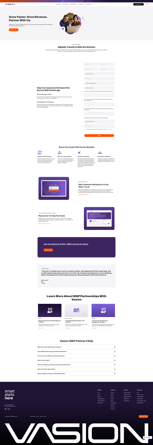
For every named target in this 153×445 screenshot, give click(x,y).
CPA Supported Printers (141, 400)
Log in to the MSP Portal (83, 194)
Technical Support (140, 396)
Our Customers (113, 402)
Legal (45, 416)
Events (112, 396)
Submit (99, 135)
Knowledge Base (140, 402)
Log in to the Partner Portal (44, 223)
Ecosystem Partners (127, 396)
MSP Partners (126, 398)
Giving (112, 400)
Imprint (37, 416)
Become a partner (48, 249)
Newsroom (113, 404)
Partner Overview (127, 394)
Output (99, 394)
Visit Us (112, 394)
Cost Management (101, 398)
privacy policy (109, 129)
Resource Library (140, 394)
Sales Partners (126, 400)
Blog (138, 392)
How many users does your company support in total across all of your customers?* (98, 109)
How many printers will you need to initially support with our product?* (98, 91)
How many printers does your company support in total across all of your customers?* (98, 100)
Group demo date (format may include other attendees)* (96, 117)
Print (98, 392)
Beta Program (100, 402)
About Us (112, 392)
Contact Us (113, 408)
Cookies (41, 416)
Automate (99, 396)
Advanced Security (101, 400)
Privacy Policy (32, 416)
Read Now (40, 328)
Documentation (140, 398)
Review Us (113, 406)
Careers (112, 398)
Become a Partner (127, 392)
